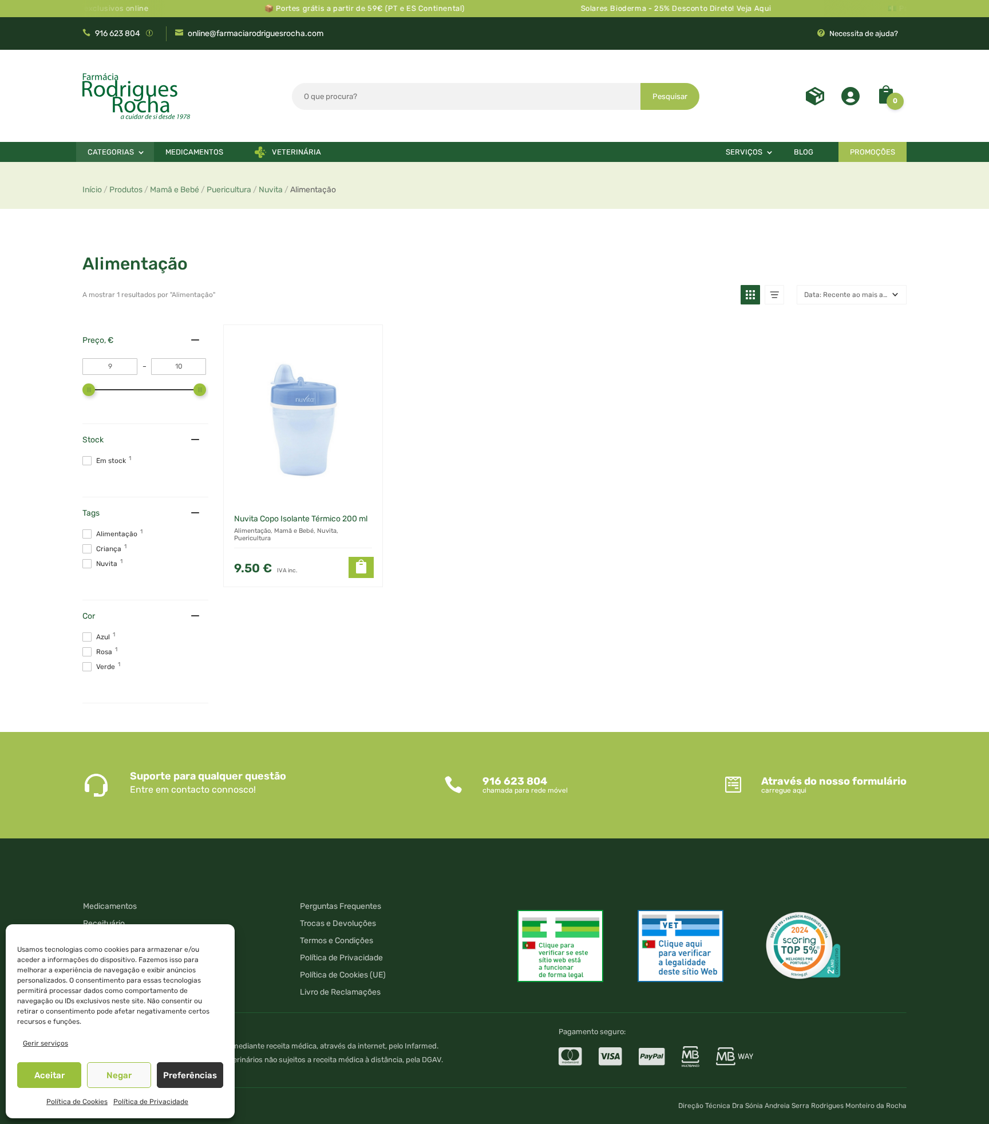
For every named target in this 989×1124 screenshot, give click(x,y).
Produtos (126, 190)
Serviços (744, 152)
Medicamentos (194, 152)
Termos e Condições (336, 941)
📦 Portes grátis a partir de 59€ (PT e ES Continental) (345, 8)
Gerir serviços (45, 1043)
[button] (750, 294)
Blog (803, 152)
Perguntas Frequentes (340, 907)
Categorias (111, 152)
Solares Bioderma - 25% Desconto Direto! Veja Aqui (656, 8)
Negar (119, 1075)
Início (92, 190)
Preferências (190, 1075)
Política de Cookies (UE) (343, 975)
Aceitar (49, 1075)
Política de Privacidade (150, 1102)
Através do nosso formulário (834, 781)
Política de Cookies (77, 1102)
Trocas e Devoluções (338, 924)
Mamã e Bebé (174, 190)
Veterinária (296, 152)
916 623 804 (117, 33)
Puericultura (229, 190)
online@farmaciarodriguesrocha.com (255, 33)
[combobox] (466, 96)
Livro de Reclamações (340, 992)
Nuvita (271, 190)
